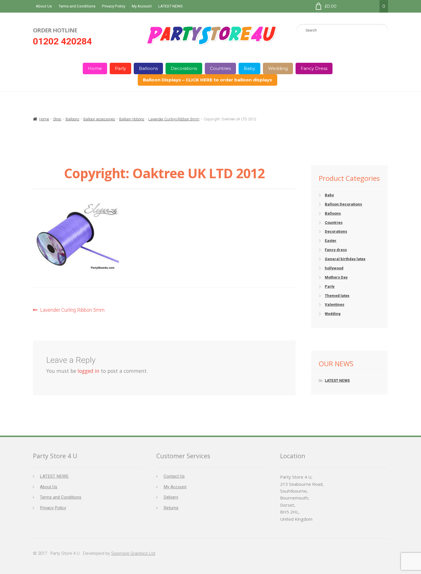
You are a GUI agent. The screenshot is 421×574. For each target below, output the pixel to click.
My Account (142, 6)
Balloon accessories (99, 119)
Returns (171, 507)
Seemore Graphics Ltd (133, 553)
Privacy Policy (113, 6)
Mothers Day (336, 277)
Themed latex (337, 295)
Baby (249, 68)
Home (95, 68)
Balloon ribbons (131, 119)
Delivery (171, 497)
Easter (331, 240)
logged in (88, 370)
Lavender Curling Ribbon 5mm (173, 119)
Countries (220, 68)
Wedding (278, 68)
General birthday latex (345, 259)
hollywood (334, 268)
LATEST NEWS (170, 6)
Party (120, 68)
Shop (57, 119)
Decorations (184, 68)
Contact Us (174, 476)
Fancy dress (336, 250)
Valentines (334, 304)
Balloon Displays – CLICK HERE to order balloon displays (207, 80)
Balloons (148, 68)
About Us (44, 6)
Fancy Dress (314, 68)
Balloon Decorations (343, 204)
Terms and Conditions (76, 6)
